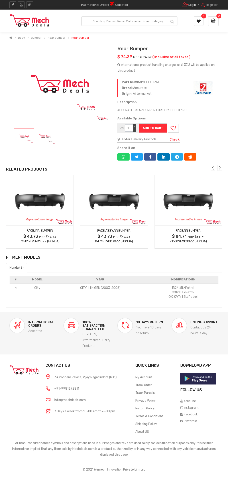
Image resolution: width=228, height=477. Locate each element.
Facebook (191, 414)
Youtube (190, 401)
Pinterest (190, 421)
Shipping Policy (146, 424)
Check (174, 139)
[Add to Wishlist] (173, 128)
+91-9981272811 (66, 388)
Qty (122, 127)
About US (142, 432)
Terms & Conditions (149, 416)
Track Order (143, 385)
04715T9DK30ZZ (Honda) (114, 241)
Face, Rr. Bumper (40, 231)
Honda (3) (17, 268)
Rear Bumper (56, 37)
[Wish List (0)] (199, 21)
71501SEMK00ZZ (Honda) (188, 241)
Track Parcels (145, 393)
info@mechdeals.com (70, 400)
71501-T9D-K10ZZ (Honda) (39, 241)
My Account (144, 377)
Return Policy (145, 408)
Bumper (36, 37)
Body (21, 37)
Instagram (191, 408)
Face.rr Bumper (188, 231)
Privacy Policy (145, 401)
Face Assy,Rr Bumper (113, 231)
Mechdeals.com (83, 449)
